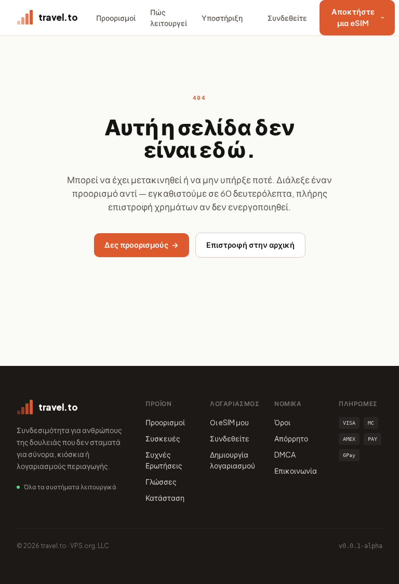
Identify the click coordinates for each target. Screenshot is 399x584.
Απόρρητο (291, 438)
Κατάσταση (164, 497)
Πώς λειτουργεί (168, 17)
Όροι (282, 422)
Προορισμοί (116, 17)
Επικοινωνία (295, 470)
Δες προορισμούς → (141, 244)
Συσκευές (162, 438)
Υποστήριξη (222, 17)
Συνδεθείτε (287, 17)
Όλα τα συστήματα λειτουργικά (70, 487)
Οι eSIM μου (229, 422)
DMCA (285, 454)
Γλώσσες (161, 481)
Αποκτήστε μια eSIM (353, 17)
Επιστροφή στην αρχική (250, 244)
